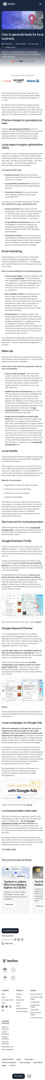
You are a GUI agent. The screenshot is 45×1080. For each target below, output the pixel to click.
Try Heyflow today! (9, 849)
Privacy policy (29, 1059)
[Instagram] (10, 1007)
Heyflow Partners (22, 1008)
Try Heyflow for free (10, 930)
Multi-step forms (36, 994)
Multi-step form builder (36, 1014)
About (4, 997)
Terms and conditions (9, 1062)
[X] (3, 1010)
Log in (18, 1003)
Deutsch (12, 1065)
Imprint (19, 1059)
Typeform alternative (5, 1028)
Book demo (29, 1076)
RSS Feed (9, 943)
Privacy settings (24, 1062)
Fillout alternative (7, 1047)
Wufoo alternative (8, 1049)
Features (19, 994)
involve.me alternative (5, 1043)
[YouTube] (6, 1007)
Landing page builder (35, 1006)
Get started (18, 1076)
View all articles (8, 936)
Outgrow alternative (5, 1038)
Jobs (3, 1003)
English (4, 1065)
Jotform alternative (5, 1033)
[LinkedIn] (3, 1007)
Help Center (20, 1000)
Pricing (18, 997)
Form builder (35, 1010)
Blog (3, 994)
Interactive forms (36, 1017)
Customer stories (8, 1000)
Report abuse (38, 1062)
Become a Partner (22, 1011)
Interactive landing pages (37, 998)
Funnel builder (35, 1002)
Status (18, 1006)
